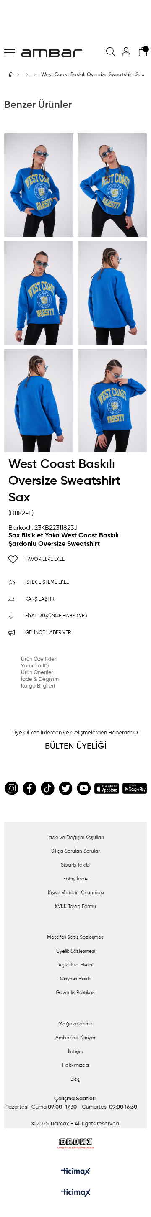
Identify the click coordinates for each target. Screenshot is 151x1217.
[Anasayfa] (18, 74)
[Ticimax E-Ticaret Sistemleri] (76, 1193)
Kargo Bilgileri (38, 686)
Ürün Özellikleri (39, 659)
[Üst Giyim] (27, 74)
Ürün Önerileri (38, 672)
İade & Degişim (40, 679)
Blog (75, 1079)
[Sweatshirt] (35, 74)
